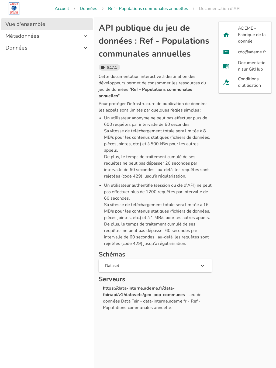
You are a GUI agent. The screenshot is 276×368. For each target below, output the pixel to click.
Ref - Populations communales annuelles (148, 9)
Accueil (62, 9)
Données (88, 9)
